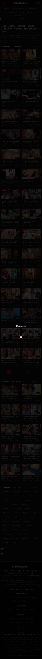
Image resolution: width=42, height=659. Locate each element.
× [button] (21, 337)
